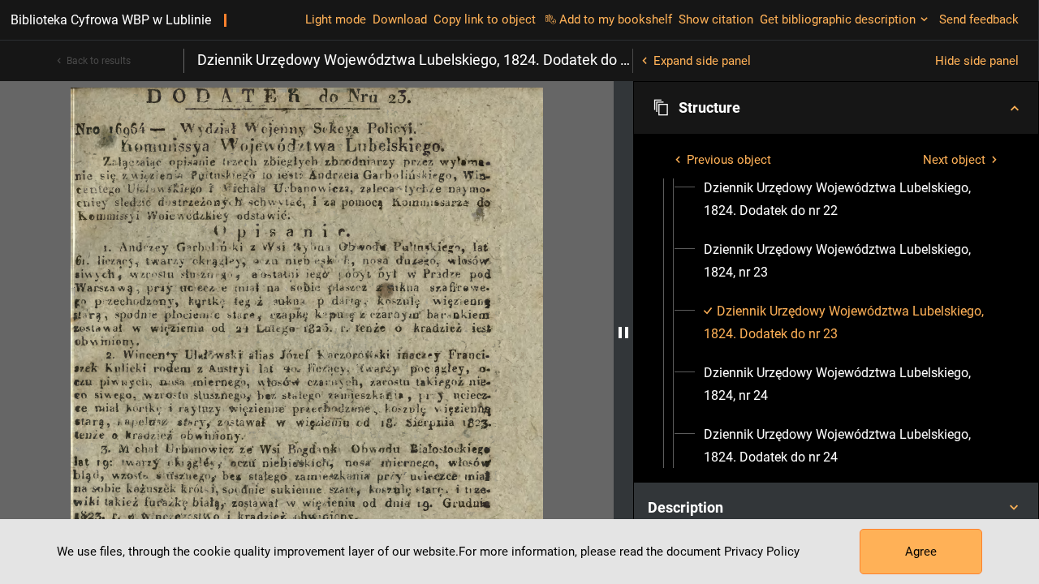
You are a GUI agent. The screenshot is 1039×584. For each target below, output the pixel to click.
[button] (836, 108)
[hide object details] (623, 332)
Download (400, 19)
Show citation (716, 19)
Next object (954, 159)
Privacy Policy (762, 551)
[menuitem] (851, 199)
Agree (921, 551)
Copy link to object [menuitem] (484, 19)
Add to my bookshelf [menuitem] (615, 19)
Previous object (729, 159)
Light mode (335, 19)
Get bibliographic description (838, 19)
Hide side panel (977, 61)
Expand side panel (702, 61)
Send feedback (979, 19)
